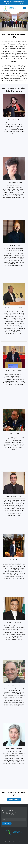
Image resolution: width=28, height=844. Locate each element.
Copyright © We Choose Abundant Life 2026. (14, 840)
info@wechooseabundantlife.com (16, 1)
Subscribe (6, 823)
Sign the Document (14, 799)
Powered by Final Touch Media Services (14, 841)
